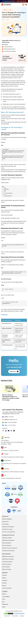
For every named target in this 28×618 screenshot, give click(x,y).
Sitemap (22, 615)
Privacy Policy (15, 615)
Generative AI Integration (8, 526)
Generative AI (5, 521)
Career (3, 599)
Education (4, 583)
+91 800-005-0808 (12, 422)
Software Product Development (9, 548)
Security (4, 585)
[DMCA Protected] (8, 614)
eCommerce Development (8, 550)
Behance (14, 431)
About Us (4, 594)
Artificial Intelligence (7, 519)
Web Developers (6, 566)
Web (10, 9)
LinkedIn (6, 431)
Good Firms (7, 488)
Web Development (6, 543)
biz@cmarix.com (13, 419)
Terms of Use (7, 615)
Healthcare (4, 580)
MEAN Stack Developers (8, 556)
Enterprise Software (7, 537)
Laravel (5, 9)
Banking (4, 577)
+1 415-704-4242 (11, 425)
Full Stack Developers (7, 561)
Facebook (3, 431)
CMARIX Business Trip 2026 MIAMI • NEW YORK (14, 1)
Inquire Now (13, 371)
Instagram (11, 431)
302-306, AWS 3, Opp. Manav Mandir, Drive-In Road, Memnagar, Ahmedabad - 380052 (12, 442)
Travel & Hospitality (6, 588)
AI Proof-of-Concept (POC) (8, 532)
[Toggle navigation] (26, 4)
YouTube (8, 431)
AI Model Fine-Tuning (7, 529)
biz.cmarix (11, 416)
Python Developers (6, 564)
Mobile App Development (8, 540)
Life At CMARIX (6, 596)
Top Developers (21, 488)
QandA (3, 607)
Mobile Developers (6, 569)
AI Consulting (5, 524)
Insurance (4, 575)
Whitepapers (5, 604)
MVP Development (6, 545)
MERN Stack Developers (8, 559)
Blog (3, 601)
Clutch (14, 488)
